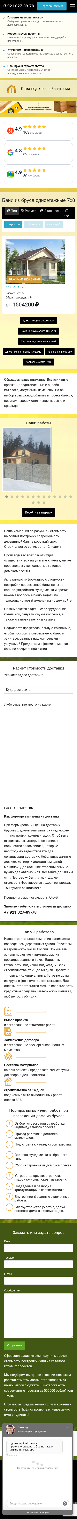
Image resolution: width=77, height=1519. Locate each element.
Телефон (9, 1257)
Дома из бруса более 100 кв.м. (38, 331)
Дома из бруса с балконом (38, 320)
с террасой (13, 224)
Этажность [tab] (52, 211)
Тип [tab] (13, 211)
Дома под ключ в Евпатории (45, 88)
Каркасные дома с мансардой (38, 341)
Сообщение (12, 1290)
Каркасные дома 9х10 (39, 362)
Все (66, 216)
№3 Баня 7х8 (15, 287)
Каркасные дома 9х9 (59, 351)
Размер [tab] (30, 211)
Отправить (14, 1345)
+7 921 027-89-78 (18, 6)
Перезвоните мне (51, 6)
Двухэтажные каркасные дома (23, 351)
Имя (7, 1241)
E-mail (8, 1274)
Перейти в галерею (38, 512)
